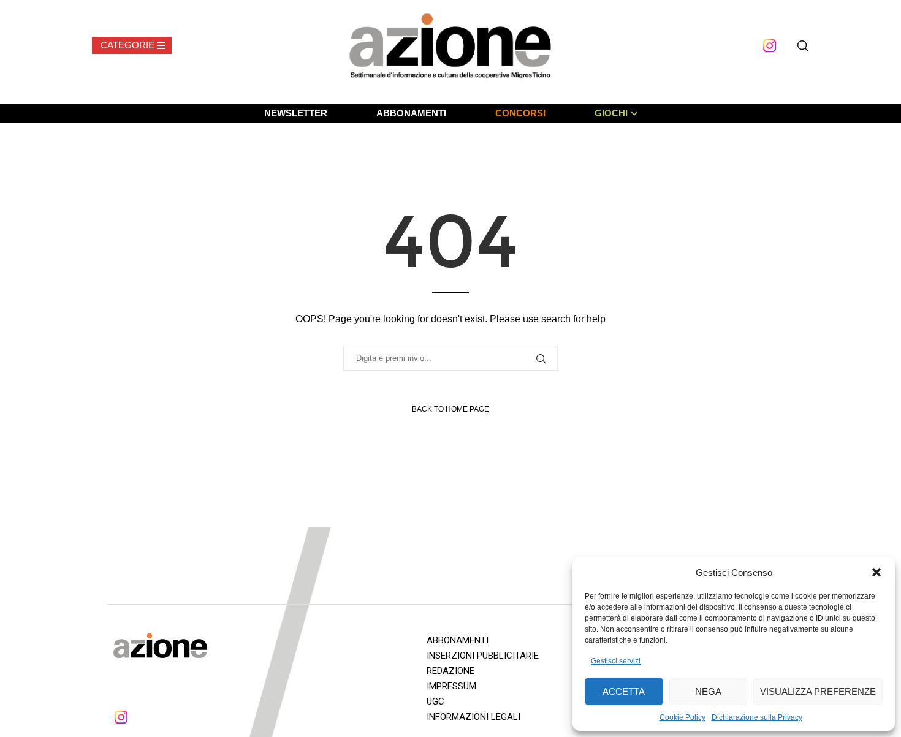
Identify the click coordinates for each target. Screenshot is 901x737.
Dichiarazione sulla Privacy (757, 717)
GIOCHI (611, 113)
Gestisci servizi (616, 661)
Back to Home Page (450, 409)
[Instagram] (769, 45)
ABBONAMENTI (411, 113)
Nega (708, 691)
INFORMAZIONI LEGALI (473, 716)
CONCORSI (520, 113)
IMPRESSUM (451, 686)
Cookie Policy (682, 717)
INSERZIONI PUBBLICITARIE (483, 655)
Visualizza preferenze (818, 691)
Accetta (624, 691)
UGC (435, 701)
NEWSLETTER (295, 113)
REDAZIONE (450, 670)
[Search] (803, 46)
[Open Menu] (132, 45)
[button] (876, 572)
